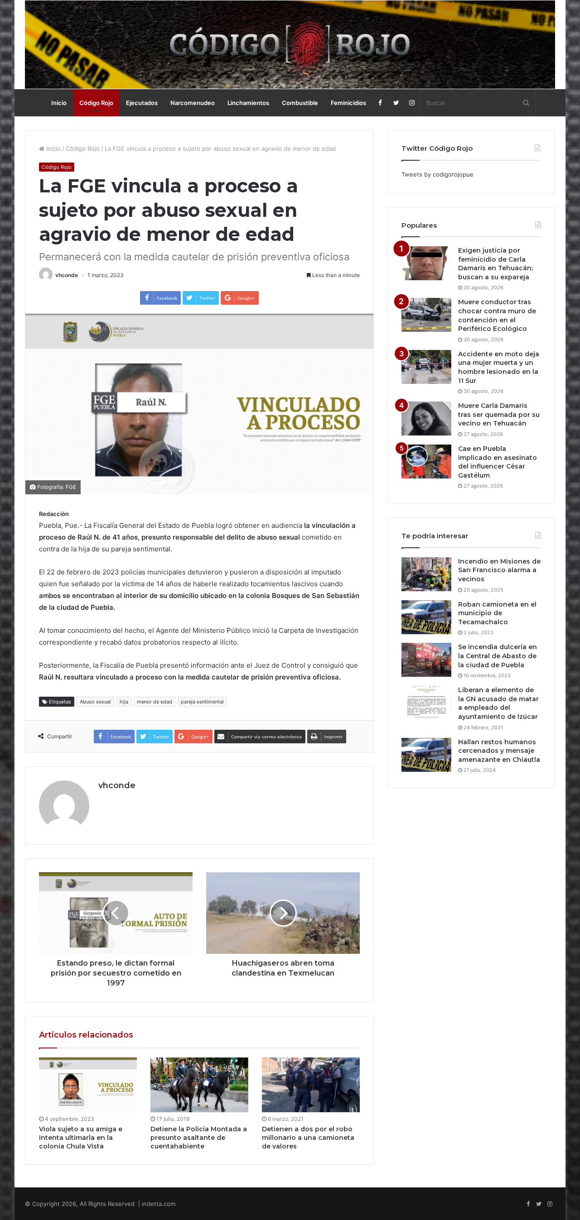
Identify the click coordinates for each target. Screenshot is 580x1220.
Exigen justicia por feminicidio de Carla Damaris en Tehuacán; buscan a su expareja (495, 263)
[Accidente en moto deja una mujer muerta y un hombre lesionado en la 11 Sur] (426, 367)
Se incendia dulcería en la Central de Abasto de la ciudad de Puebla (497, 656)
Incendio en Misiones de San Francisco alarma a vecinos (499, 570)
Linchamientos (248, 102)
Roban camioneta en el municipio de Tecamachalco (497, 613)
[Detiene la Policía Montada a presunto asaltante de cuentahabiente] (199, 1085)
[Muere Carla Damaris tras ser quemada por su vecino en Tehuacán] (426, 418)
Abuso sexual (95, 702)
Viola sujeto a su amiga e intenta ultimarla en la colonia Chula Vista (80, 1137)
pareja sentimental (202, 702)
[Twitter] (396, 102)
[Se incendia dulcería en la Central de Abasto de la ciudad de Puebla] (426, 660)
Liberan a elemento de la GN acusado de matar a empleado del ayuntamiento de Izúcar (498, 703)
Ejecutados (142, 102)
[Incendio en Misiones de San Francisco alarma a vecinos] (426, 574)
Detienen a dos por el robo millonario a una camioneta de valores (308, 1137)
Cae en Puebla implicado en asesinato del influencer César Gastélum (497, 462)
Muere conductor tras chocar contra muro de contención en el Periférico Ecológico (497, 315)
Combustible (300, 102)
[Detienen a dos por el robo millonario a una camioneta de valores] (311, 1085)
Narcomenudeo (192, 102)
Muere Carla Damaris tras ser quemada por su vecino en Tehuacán (499, 414)
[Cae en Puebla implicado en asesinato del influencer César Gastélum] (426, 461)
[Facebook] (380, 102)
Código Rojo (96, 102)
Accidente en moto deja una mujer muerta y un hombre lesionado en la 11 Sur (498, 367)
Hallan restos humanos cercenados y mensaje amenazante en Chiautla (499, 751)
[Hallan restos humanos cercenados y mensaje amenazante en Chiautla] (426, 755)
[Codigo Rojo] (290, 44)
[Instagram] (412, 102)
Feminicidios (348, 102)
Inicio (59, 102)
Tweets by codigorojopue (437, 174)
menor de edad (154, 702)
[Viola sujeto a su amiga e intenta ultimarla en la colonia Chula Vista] (88, 1085)
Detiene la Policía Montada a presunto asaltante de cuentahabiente (198, 1137)
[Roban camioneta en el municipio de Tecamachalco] (426, 617)
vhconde (66, 275)
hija (124, 702)
